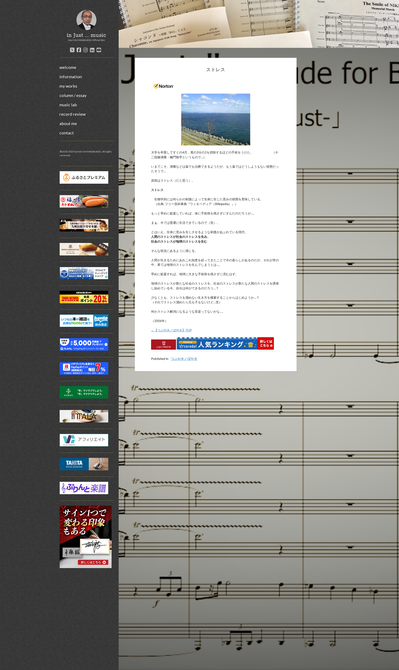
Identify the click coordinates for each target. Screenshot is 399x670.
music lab (68, 104)
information (70, 76)
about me (68, 123)
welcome (67, 67)
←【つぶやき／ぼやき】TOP (171, 330)
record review (72, 113)
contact (66, 132)
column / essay (72, 95)
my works (68, 85)
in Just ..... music (86, 35)
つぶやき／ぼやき (184, 358)
